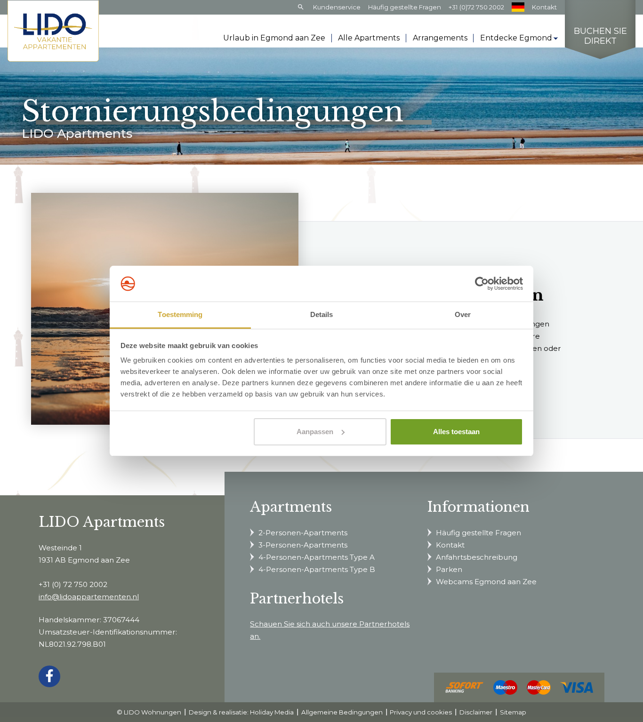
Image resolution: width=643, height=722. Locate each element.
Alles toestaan (456, 432)
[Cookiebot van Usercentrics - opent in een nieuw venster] (482, 284)
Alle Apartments (369, 37)
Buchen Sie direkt (600, 36)
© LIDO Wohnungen (149, 712)
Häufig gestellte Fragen (404, 7)
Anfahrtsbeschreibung (476, 557)
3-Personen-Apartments (302, 544)
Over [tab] (463, 314)
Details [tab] (321, 314)
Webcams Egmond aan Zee (486, 581)
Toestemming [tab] (180, 314)
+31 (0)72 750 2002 (476, 7)
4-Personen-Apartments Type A (316, 557)
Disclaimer (475, 712)
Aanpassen (315, 432)
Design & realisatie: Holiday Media (241, 712)
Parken (449, 569)
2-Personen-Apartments (302, 532)
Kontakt (544, 7)
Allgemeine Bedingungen (342, 712)
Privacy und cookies (421, 712)
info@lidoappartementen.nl (89, 596)
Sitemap (513, 712)
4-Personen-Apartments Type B (316, 569)
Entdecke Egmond (516, 37)
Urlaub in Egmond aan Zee (274, 37)
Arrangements (440, 37)
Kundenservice (337, 7)
